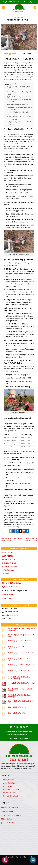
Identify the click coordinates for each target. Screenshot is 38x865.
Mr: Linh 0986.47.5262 (10, 587)
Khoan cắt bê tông (8, 786)
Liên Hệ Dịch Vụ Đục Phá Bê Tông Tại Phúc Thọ (19, 122)
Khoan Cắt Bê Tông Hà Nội (10, 807)
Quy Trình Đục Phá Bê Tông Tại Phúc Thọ (17, 97)
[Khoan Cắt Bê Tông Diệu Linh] (19, 8)
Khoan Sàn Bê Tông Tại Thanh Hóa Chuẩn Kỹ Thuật (20, 702)
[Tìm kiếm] (34, 7)
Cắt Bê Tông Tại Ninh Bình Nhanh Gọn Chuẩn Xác (20, 647)
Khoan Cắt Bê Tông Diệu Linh (12, 583)
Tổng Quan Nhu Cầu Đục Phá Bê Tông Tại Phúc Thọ (19, 88)
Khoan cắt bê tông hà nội (10, 796)
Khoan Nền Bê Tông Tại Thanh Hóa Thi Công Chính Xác (20, 690)
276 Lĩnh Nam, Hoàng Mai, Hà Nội (12, 815)
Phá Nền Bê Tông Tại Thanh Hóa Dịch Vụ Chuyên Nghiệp (20, 696)
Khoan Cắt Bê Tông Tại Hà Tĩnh (17, 713)
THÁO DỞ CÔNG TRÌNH (9, 570)
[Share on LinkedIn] (27, 531)
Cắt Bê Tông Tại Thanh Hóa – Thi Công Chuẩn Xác (21, 659)
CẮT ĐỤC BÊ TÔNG (7, 552)
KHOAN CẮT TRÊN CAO (9, 563)
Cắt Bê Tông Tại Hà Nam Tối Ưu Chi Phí (19, 641)
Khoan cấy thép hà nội (9, 793)
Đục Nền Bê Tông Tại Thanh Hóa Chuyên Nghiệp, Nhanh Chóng (19, 678)
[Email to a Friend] (20, 531)
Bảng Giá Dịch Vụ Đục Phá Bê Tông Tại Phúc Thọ (18, 113)
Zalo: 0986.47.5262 (9, 598)
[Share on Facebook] (13, 531)
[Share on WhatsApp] (10, 531)
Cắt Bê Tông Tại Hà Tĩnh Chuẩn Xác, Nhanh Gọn (21, 665)
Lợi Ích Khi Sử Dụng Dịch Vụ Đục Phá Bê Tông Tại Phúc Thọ (19, 101)
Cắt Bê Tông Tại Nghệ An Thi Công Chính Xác (21, 671)
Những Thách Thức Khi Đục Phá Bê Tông (17, 104)
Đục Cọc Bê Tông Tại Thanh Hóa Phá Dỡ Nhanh (21, 683)
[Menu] (3, 7)
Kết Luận (12, 124)
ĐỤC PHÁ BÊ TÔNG (18, 17)
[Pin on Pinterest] (24, 531)
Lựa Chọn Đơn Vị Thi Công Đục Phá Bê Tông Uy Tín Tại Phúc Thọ (19, 108)
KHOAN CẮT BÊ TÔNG (8, 559)
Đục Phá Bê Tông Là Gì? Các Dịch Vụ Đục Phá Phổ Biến (19, 93)
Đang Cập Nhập (8, 594)
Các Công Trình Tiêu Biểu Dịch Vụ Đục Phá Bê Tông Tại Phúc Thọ (19, 118)
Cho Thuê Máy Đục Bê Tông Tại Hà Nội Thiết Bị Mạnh (21, 635)
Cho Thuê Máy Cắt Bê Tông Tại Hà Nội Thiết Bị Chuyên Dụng (21, 629)
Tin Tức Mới (5, 574)
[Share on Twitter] (17, 531)
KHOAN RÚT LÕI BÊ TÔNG (9, 567)
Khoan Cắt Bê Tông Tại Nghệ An (17, 707)
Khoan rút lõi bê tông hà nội (11, 789)
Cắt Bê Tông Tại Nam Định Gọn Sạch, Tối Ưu (20, 653)
